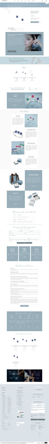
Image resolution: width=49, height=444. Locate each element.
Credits (39, 435)
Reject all (42, 442)
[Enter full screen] (40, 50)
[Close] (48, 442)
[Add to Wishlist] (40, 22)
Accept (46, 442)
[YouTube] (39, 389)
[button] (22, 1)
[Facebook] (35, 389)
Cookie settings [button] (38, 442)
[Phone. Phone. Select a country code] (10, 233)
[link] (46, 0)
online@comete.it (38, 423)
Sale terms (40, 433)
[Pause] (25, 50)
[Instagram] (37, 389)
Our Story (3, 389)
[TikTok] (41, 389)
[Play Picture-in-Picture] (39, 50)
